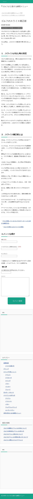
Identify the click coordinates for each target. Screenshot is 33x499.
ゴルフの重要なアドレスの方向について (15, 428)
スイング (7, 380)
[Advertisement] (16, 333)
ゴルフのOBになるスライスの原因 (13, 227)
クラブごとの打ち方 (9, 395)
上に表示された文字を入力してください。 (13, 270)
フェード (7, 389)
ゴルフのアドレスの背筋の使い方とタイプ (16, 437)
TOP (12, 13)
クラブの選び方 (9, 366)
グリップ (6, 369)
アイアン (7, 398)
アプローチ (8, 377)
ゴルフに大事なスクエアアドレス (13, 440)
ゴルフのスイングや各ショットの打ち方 (12, 28)
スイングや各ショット (10, 372)
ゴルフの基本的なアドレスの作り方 (14, 431)
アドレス (7, 374)
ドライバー (8, 401)
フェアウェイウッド (11, 407)
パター (7, 404)
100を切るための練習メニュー (12, 413)
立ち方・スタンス (9, 392)
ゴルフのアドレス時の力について (13, 434)
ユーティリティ (9, 410)
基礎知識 (6, 363)
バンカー (7, 386)
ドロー (7, 383)
